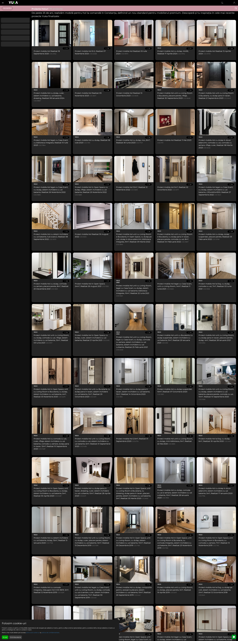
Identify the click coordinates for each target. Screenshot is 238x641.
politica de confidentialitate (50, 632)
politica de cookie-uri (33, 632)
